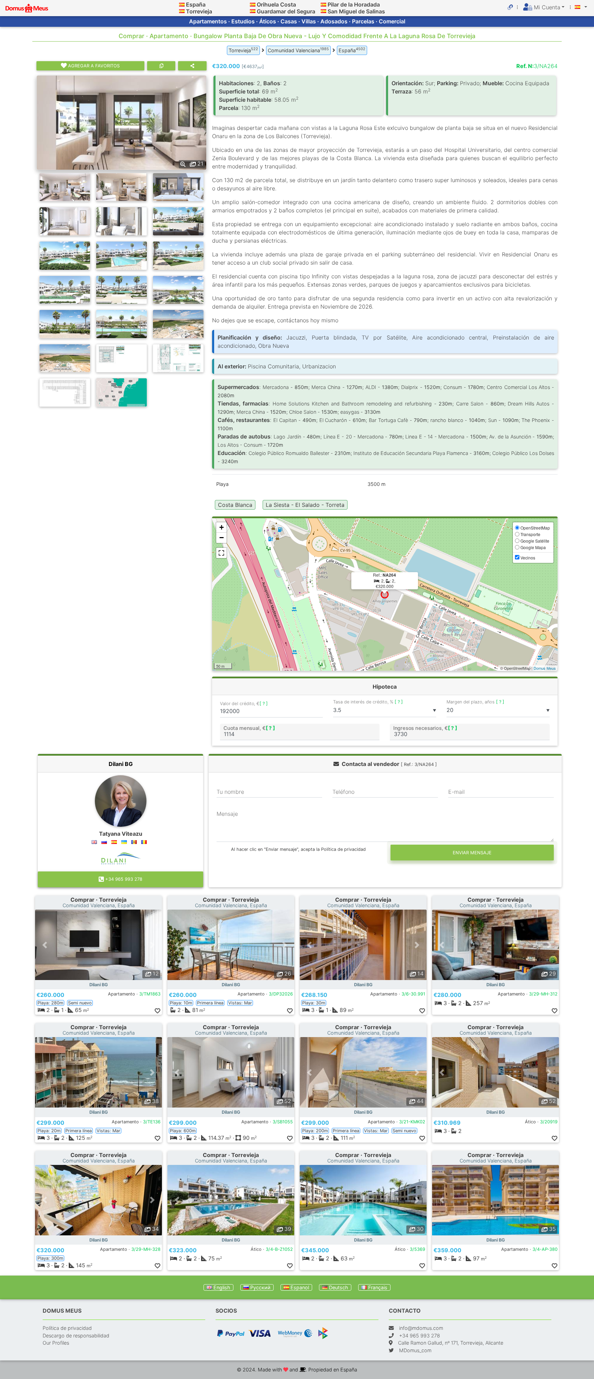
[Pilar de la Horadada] (323, 4)
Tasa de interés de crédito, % (368, 701)
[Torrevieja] (182, 11)
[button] (44, 945)
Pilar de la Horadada (354, 4)
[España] (182, 4)
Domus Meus (545, 668)
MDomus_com (415, 1350)
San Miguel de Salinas (356, 11)
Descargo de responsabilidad (76, 1335)
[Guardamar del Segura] (252, 11)
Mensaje (227, 813)
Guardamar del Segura (286, 11)
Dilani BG (121, 763)
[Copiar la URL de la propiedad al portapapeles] (161, 65)
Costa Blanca (235, 504)
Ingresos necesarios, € (425, 728)
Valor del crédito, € (244, 704)
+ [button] (221, 527)
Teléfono (343, 791)
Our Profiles (56, 1343)
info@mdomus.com (421, 1328)
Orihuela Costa (276, 4)
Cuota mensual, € (249, 728)
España (196, 4)
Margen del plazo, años (475, 701)
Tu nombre (230, 791)
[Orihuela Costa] (252, 4)
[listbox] (384, 710)
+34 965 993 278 (123, 879)
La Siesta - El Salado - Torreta (305, 504)
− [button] (221, 537)
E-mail (456, 791)
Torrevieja (199, 11)
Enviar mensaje (472, 852)
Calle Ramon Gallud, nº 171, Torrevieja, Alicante (450, 1343)
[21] (121, 122)
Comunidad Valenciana (298, 50)
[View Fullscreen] (221, 553)
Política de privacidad (67, 1328)
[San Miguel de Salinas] (323, 11)
